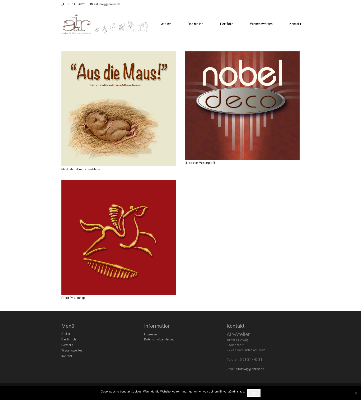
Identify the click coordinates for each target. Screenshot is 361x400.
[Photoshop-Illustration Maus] (118, 108)
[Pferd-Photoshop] (118, 237)
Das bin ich (68, 339)
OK (254, 393)
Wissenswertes (72, 350)
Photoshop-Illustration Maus (80, 169)
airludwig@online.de (250, 369)
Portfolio (67, 345)
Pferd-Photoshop (73, 297)
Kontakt (66, 356)
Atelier (65, 333)
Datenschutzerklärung (159, 339)
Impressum (152, 334)
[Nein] (356, 393)
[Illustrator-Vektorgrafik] (242, 105)
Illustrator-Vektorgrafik (200, 162)
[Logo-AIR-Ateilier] (110, 24)
